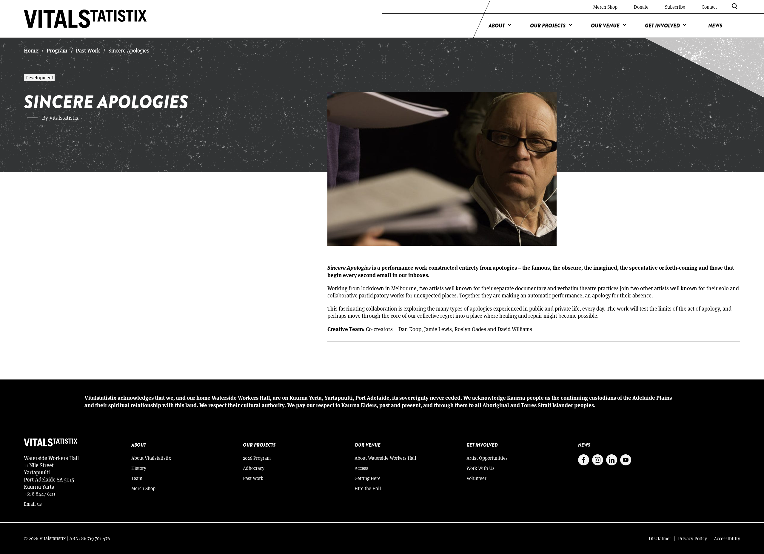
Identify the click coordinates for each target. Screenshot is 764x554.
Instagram (597, 459)
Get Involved (662, 26)
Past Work (88, 50)
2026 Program (257, 458)
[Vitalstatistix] (85, 18)
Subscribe (675, 7)
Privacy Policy (692, 538)
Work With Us (480, 468)
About (497, 26)
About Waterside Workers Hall (385, 458)
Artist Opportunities (487, 458)
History (138, 468)
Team (136, 478)
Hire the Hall (368, 488)
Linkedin (611, 459)
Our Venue (605, 26)
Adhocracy (253, 468)
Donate (641, 7)
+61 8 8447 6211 (39, 493)
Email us (33, 504)
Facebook (583, 459)
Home (31, 50)
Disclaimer (660, 538)
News (715, 26)
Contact (709, 7)
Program (57, 50)
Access (361, 468)
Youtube (625, 459)
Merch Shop (605, 7)
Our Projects (548, 26)
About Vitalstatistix (151, 458)
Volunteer (476, 478)
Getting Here (368, 478)
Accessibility (727, 538)
